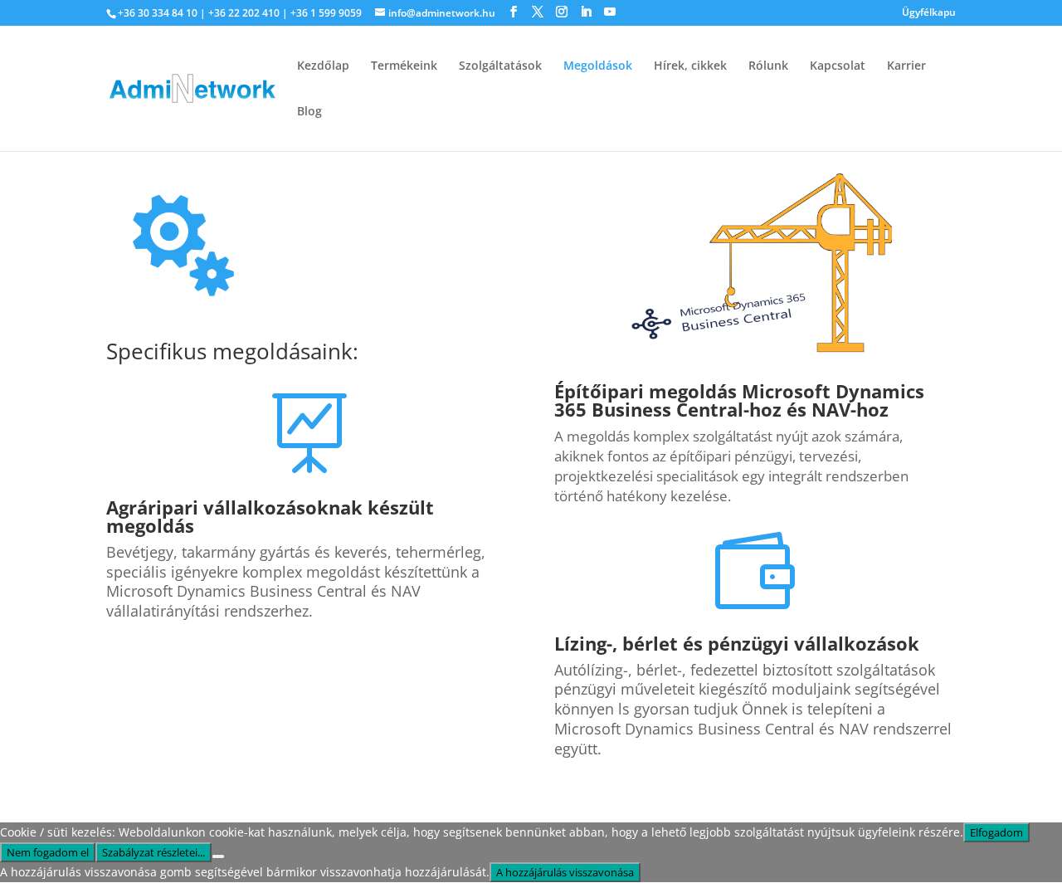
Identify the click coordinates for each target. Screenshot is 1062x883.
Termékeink (404, 66)
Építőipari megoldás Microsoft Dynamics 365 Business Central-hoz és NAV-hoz (739, 400)
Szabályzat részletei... (153, 852)
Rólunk (768, 66)
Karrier (906, 66)
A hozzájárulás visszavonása (565, 872)
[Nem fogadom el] (218, 856)
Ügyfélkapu (929, 13)
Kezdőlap (323, 66)
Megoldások (597, 66)
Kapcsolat (837, 66)
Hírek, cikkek (690, 66)
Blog (309, 112)
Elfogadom (996, 832)
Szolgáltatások (500, 66)
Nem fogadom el (48, 852)
